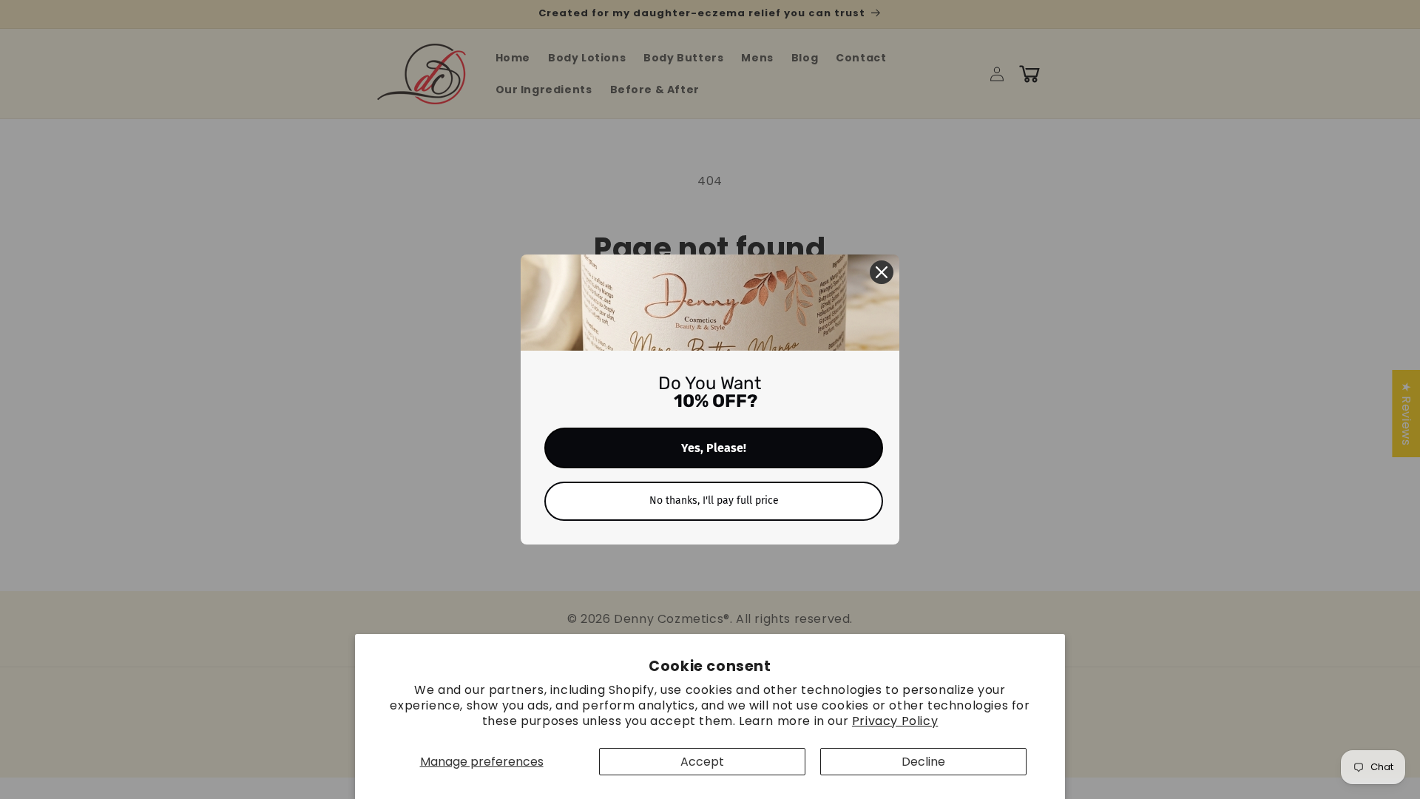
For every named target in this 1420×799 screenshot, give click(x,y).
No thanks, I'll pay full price (714, 500)
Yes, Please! (713, 448)
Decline (923, 761)
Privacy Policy (895, 720)
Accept (702, 761)
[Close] (881, 272)
